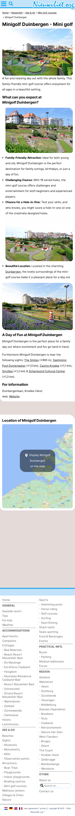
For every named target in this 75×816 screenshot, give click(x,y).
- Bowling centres (13, 781)
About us (45, 780)
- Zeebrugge (47, 759)
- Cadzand (46, 723)
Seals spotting (48, 632)
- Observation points (15, 758)
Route (43, 652)
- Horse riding (48, 609)
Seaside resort (12, 611)
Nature (6, 799)
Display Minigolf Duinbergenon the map (39, 460)
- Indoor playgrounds (15, 777)
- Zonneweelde (12, 710)
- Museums (9, 745)
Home (6, 600)
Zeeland (44, 677)
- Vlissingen (47, 700)
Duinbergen (13, 271)
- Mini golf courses (14, 786)
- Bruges (44, 741)
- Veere (44, 686)
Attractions (9, 763)
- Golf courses (48, 613)
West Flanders (48, 736)
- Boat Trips (10, 767)
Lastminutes (10, 724)
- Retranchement (50, 727)
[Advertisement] (37, 408)
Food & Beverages (51, 636)
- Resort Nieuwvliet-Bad (18, 684)
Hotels (6, 719)
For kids (7, 620)
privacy (43, 808)
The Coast (46, 750)
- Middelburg (47, 704)
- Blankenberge (49, 764)
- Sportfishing (48, 622)
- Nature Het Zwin (51, 732)
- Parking (45, 657)
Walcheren (46, 682)
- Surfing (45, 618)
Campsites (9, 640)
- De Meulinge (11, 662)
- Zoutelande (47, 695)
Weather (7, 625)
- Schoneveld (10, 689)
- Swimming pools (50, 604)
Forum (43, 666)
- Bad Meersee (12, 650)
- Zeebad (8, 706)
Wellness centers (13, 790)
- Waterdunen (11, 701)
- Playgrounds (11, 772)
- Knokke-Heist (49, 755)
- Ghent (44, 746)
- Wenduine (46, 768)
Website (14, 396)
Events (43, 641)
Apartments (10, 636)
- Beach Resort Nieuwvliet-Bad (12, 656)
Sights (6, 740)
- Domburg (46, 691)
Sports (43, 600)
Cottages (8, 645)
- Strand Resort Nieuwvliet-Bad (12, 695)
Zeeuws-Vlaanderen (52, 709)
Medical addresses (51, 661)
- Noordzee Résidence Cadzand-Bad (16, 677)
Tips (5, 615)
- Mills (6, 754)
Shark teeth (47, 627)
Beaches (7, 735)
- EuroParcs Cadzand (16, 667)
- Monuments (11, 749)
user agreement (31, 808)
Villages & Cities (12, 795)
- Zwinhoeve (10, 715)
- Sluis (43, 718)
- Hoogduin (9, 671)
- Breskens (46, 714)
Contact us (46, 791)
